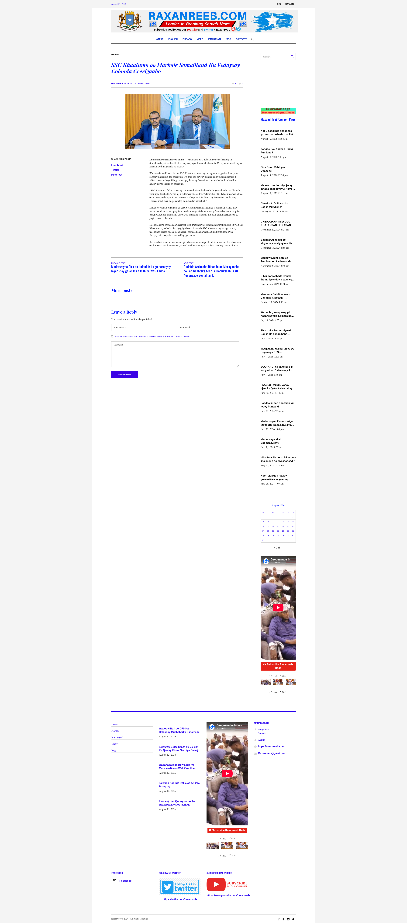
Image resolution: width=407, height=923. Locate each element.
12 (273, 526)
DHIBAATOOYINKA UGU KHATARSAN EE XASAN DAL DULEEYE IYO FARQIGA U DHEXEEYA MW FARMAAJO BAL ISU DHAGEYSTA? (277, 223)
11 (268, 526)
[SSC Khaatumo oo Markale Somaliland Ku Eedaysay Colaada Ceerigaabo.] (177, 121)
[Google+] (284, 919)
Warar (115, 54)
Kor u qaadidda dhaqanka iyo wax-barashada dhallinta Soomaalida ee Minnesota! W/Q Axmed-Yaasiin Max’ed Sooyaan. (277, 133)
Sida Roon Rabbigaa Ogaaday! (273, 169)
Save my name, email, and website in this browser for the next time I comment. (153, 336)
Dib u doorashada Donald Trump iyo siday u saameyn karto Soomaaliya (277, 278)
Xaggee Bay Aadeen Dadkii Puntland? (277, 151)
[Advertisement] (276, 87)
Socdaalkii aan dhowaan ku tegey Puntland (277, 405)
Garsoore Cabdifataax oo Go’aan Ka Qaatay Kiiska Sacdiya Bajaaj (178, 748)
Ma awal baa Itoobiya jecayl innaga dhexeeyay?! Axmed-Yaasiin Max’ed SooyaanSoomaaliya (278, 187)
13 (278, 526)
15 (288, 526)
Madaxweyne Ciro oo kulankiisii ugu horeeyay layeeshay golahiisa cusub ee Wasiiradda (141, 268)
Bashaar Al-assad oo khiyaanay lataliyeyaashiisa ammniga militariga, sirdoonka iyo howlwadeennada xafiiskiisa (277, 241)
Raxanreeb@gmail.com (272, 753)
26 (273, 536)
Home (114, 724)
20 (278, 531)
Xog (113, 750)
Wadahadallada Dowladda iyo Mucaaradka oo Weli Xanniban (177, 767)
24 (263, 536)
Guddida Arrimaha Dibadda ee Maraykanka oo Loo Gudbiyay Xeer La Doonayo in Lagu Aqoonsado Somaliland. (211, 271)
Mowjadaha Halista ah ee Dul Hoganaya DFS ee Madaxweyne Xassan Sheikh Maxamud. (278, 350)
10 (263, 526)
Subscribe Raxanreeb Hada (280, 666)
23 (293, 531)
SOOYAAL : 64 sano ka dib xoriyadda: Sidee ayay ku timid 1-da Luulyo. (277, 368)
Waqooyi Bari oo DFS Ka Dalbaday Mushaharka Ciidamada (179, 730)
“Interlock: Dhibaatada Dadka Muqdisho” (274, 205)
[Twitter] (293, 919)
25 (268, 536)
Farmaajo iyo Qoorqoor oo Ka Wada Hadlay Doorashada (177, 803)
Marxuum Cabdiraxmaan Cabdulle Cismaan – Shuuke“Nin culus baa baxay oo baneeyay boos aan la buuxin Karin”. (278, 296)
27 (278, 536)
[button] (283, 676)
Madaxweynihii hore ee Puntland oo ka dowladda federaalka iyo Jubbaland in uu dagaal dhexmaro (277, 260)
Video (114, 743)
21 (283, 531)
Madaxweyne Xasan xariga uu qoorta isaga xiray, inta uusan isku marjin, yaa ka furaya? (277, 423)
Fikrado (115, 730)
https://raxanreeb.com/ (271, 746)
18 (268, 531)
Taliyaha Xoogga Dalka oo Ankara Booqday (179, 785)
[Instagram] (288, 919)
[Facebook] (279, 919)
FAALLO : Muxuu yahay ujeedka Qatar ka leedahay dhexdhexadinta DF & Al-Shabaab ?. (276, 387)
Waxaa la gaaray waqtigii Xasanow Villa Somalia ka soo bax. (276, 314)
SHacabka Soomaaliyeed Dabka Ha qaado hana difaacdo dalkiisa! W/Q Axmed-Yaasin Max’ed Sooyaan (276, 332)
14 (283, 526)
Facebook (117, 165)
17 (263, 531)
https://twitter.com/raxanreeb (180, 899)
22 (288, 531)
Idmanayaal (117, 737)
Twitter (115, 170)
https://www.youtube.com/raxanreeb (228, 895)
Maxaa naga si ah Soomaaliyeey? (271, 441)
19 (273, 531)
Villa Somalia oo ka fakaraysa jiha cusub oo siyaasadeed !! (278, 459)
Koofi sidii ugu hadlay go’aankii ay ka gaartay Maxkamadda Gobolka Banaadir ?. (274, 477)
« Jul (277, 547)
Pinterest (116, 174)
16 (293, 526)
